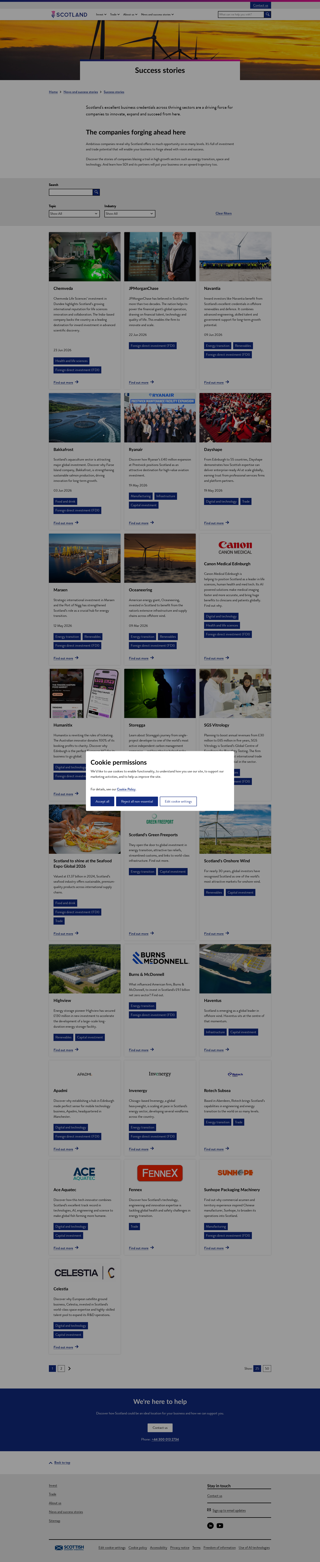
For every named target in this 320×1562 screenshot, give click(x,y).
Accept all (102, 801)
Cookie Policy (126, 789)
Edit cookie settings (178, 801)
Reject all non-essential (137, 801)
